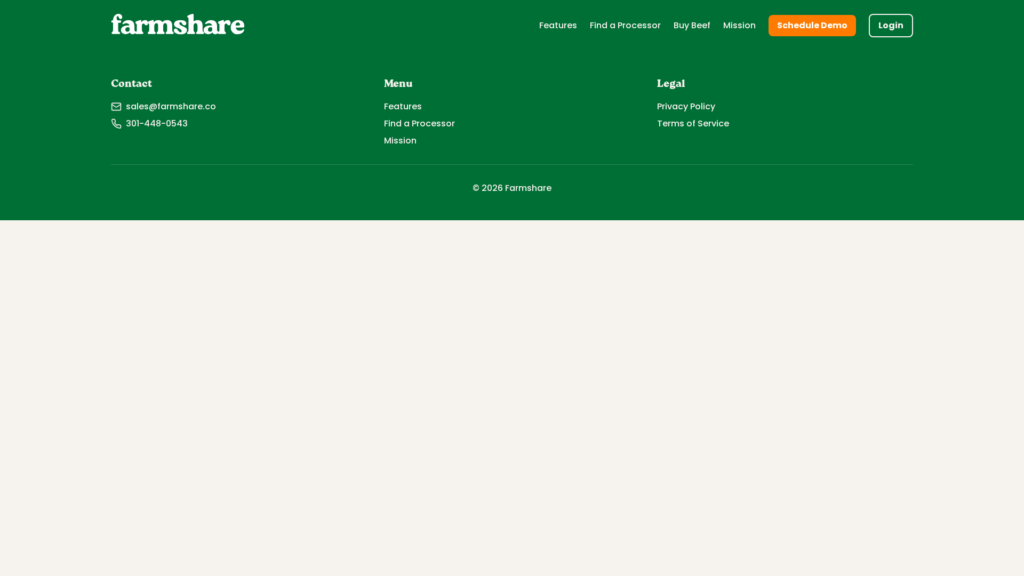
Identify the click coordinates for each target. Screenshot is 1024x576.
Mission (739, 25)
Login (890, 25)
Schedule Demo (812, 25)
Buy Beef (692, 25)
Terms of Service (693, 123)
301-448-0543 (157, 123)
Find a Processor (625, 25)
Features (558, 25)
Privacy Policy (686, 106)
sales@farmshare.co (171, 106)
